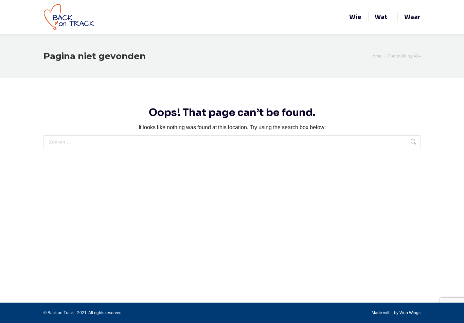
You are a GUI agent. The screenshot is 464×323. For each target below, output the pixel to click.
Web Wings (410, 312)
